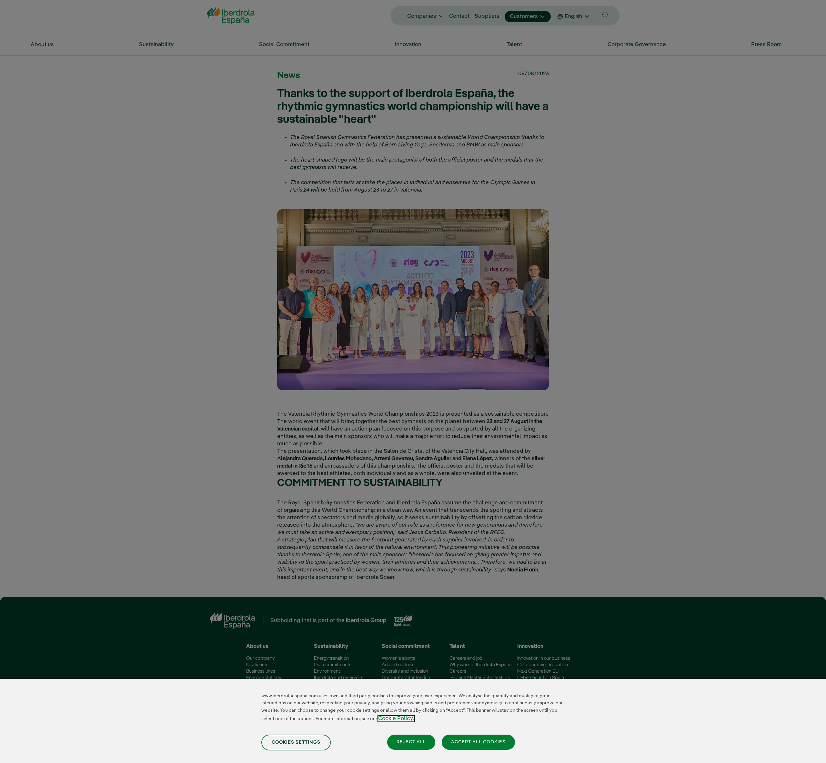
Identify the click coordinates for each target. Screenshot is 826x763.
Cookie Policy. (396, 718)
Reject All (411, 741)
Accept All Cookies (478, 741)
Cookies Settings (296, 742)
